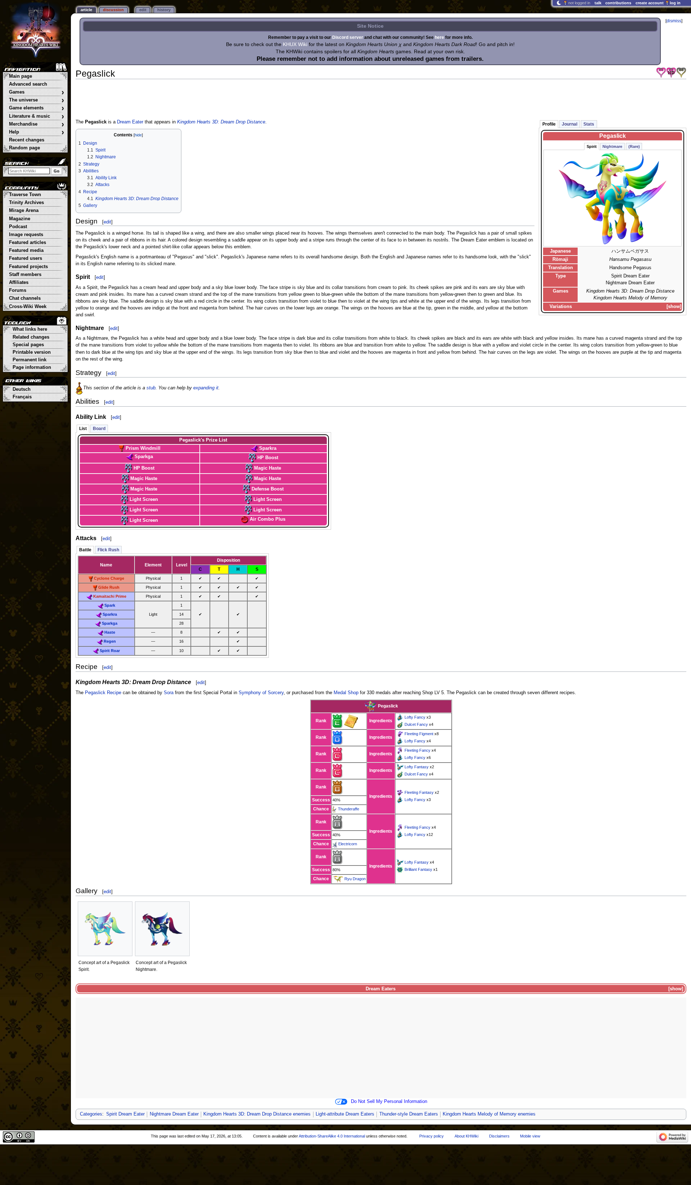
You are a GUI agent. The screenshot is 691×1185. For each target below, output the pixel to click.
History (164, 10)
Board (99, 428)
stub (150, 387)
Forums (17, 290)
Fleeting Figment (419, 734)
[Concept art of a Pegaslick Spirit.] (105, 929)
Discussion (113, 10)
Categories (91, 1114)
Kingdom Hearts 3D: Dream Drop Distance (221, 122)
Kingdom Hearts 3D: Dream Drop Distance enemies (257, 1114)
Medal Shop (346, 692)
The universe (36, 100)
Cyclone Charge (109, 578)
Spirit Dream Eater (125, 1114)
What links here (30, 329)
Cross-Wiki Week (27, 306)
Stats (588, 124)
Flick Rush (108, 549)
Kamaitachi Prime (109, 596)
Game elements (36, 108)
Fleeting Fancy (417, 750)
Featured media (26, 250)
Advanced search (28, 84)
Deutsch (22, 389)
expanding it (205, 387)
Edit (142, 10)
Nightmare (612, 146)
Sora (168, 692)
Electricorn (347, 844)
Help (36, 132)
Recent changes (26, 140)
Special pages (28, 344)
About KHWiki (466, 1136)
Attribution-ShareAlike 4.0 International (332, 1136)
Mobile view (530, 1136)
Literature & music (36, 116)
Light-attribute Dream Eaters (345, 1114)
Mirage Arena (24, 210)
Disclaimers (499, 1136)
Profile (549, 124)
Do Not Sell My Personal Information (389, 1101)
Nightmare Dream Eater (174, 1114)
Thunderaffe (348, 809)
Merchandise (36, 124)
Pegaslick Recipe (103, 692)
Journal (569, 124)
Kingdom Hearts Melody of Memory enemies (489, 1114)
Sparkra (110, 614)
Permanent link (29, 359)
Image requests (26, 234)
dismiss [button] (674, 20)
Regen (110, 641)
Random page (24, 147)
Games (36, 92)
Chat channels (25, 298)
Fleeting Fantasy (419, 792)
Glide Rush (108, 587)
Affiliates (18, 282)
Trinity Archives (26, 202)
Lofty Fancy (415, 717)
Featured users (25, 258)
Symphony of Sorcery (261, 692)
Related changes (31, 337)
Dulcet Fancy (416, 724)
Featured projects (28, 266)
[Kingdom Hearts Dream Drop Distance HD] (671, 72)
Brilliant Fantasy (418, 869)
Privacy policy (431, 1136)
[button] (674, 306)
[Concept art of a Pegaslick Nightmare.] (162, 928)
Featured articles (27, 242)
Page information (32, 367)
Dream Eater (130, 122)
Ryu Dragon (355, 879)
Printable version (32, 352)
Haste (109, 632)
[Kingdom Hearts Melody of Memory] (681, 72)
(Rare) (634, 146)
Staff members (25, 274)
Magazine (19, 218)
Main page (20, 76)
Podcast (18, 226)
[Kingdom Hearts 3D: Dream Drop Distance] (661, 72)
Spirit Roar (110, 650)
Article (86, 10)
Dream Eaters (381, 988)
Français (22, 396)
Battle (85, 549)
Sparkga (109, 623)
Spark (109, 605)
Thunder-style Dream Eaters (408, 1114)
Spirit (592, 146)
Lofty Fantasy (417, 767)
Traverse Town (25, 194)
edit (107, 222)
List (83, 428)
